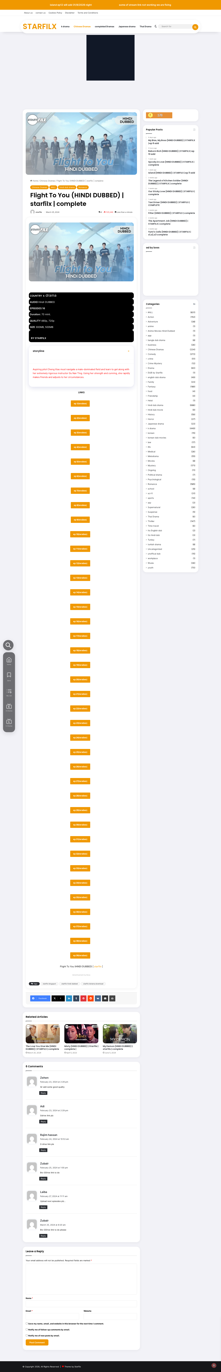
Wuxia (151, 563)
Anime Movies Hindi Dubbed (161, 331)
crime (150, 359)
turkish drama (154, 544)
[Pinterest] (83, 998)
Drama (151, 368)
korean (151, 433)
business (152, 345)
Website (87, 1311)
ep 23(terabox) (80, 723)
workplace (153, 558)
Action (151, 317)
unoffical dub (154, 554)
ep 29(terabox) (80, 810)
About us (28, 13)
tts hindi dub (154, 535)
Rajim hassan (48, 1134)
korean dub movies (157, 437)
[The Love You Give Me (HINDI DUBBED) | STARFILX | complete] (43, 1033)
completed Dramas (104, 26)
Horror (151, 419)
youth (150, 567)
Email (29, 1311)
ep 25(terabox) (80, 752)
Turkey (151, 540)
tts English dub (155, 530)
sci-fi (150, 493)
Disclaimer (70, 13)
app (149, 335)
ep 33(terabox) (80, 868)
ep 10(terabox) (80, 534)
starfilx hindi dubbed (69, 984)
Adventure (153, 321)
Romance (82, 187)
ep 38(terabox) (80, 941)
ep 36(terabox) (80, 912)
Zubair (44, 1163)
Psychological (154, 479)
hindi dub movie (155, 410)
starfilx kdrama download (93, 984)
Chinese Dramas (82, 26)
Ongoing (152, 470)
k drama (65, 26)
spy (149, 502)
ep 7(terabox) (80, 490)
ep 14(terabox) (80, 592)
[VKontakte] (98, 998)
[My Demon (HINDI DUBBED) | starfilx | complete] (120, 1033)
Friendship (153, 396)
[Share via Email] (105, 998)
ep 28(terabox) (80, 795)
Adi (42, 1106)
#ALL (53, 187)
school (151, 489)
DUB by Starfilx (155, 372)
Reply (43, 1093)
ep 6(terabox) (80, 476)
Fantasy (152, 386)
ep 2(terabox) (80, 418)
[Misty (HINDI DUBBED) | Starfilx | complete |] (81, 1033)
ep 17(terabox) (80, 636)
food (150, 391)
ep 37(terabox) (80, 926)
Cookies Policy (55, 13)
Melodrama (153, 456)
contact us (41, 13)
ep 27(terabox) (80, 781)
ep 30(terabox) (80, 824)
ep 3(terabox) (80, 432)
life (149, 447)
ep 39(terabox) (80, 955)
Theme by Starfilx (72, 1366)
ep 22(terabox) (80, 708)
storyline (38, 350)
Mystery (152, 465)
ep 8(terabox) (80, 505)
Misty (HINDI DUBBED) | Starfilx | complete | (81, 1048)
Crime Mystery (155, 363)
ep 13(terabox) (80, 577)
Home (35, 181)
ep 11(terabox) (80, 548)
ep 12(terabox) (80, 563)
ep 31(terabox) (80, 839)
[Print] (112, 998)
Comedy (152, 354)
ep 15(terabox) (80, 607)
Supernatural (154, 507)
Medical (151, 451)
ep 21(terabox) (80, 694)
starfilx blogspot (49, 984)
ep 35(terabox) (80, 897)
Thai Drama (145, 26)
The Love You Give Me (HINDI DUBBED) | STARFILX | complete (42, 1048)
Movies (151, 461)
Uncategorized (155, 549)
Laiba (43, 1192)
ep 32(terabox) (80, 853)
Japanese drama (126, 26)
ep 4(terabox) (80, 447)
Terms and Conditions (88, 13)
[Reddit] (91, 998)
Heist (150, 400)
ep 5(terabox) (80, 461)
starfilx (39, 212)
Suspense (152, 512)
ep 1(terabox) (80, 403)
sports (151, 498)
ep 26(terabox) (80, 766)
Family (151, 382)
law (149, 442)
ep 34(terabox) (80, 882)
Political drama (155, 475)
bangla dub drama (156, 340)
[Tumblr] (76, 998)
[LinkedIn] (69, 998)
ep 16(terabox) (80, 621)
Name (29, 1298)
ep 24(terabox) (80, 737)
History (151, 414)
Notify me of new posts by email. (44, 1335)
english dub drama (157, 377)
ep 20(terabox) (80, 679)
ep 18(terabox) (80, 650)
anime (151, 326)
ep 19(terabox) (80, 665)
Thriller (151, 521)
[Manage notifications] (214, 1365)
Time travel (153, 526)
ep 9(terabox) (80, 519)
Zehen (44, 1077)
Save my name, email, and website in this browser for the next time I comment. (66, 1323)
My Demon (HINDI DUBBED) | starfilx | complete (118, 1048)
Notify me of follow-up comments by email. (49, 1329)
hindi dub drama (67, 187)
